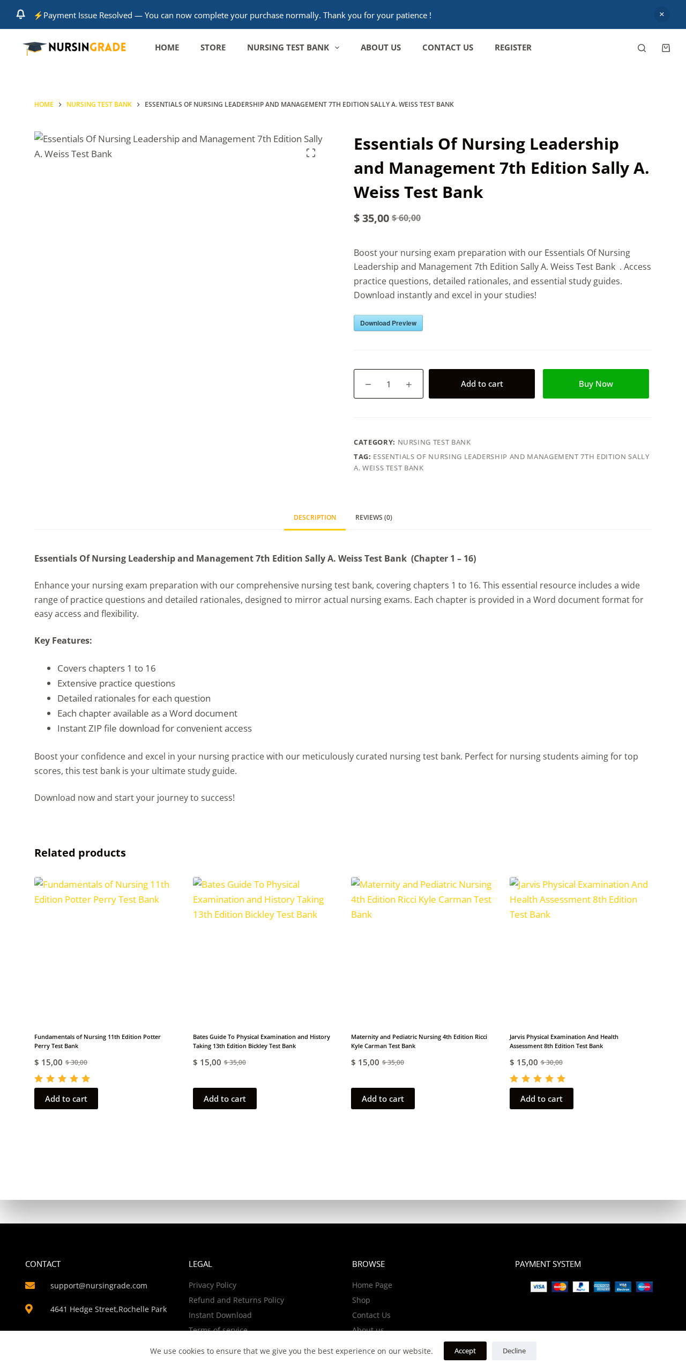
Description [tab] (315, 517)
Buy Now (596, 383)
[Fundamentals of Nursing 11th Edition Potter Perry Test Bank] (105, 948)
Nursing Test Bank (288, 47)
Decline (514, 1350)
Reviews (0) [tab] (373, 517)
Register (513, 47)
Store (213, 47)
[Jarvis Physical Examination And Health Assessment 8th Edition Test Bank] (581, 948)
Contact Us (447, 47)
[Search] (642, 48)
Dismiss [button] (662, 14)
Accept (465, 1350)
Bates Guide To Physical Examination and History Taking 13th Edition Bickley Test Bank (261, 1041)
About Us (381, 47)
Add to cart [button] (66, 1098)
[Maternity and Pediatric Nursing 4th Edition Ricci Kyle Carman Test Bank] (422, 948)
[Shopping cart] (666, 48)
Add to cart (482, 383)
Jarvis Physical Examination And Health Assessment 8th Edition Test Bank (564, 1041)
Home (167, 47)
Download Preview (388, 323)
